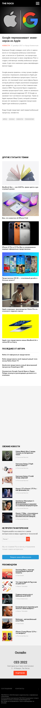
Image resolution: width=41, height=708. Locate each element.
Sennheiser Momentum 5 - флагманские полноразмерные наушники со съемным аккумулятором (27, 503)
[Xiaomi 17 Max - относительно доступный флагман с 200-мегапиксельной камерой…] (7, 518)
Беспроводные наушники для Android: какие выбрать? (27, 607)
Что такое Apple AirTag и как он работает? (26, 583)
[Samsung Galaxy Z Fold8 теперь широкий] (7, 481)
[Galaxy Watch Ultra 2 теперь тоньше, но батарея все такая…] (7, 456)
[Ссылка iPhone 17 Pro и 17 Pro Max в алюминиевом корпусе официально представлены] (20, 233)
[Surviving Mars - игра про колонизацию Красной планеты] (7, 574)
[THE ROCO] (8, 3)
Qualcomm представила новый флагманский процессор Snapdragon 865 (19, 366)
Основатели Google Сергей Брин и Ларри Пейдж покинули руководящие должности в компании (19, 373)
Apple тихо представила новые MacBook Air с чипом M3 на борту (20, 341)
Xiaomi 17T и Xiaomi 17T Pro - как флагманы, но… (26, 489)
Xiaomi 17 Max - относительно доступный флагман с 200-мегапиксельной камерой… (27, 514)
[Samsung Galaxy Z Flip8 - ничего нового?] (7, 468)
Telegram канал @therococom (20, 557)
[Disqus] (20, 415)
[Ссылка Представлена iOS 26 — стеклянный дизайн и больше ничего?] (20, 264)
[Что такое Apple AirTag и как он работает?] (7, 586)
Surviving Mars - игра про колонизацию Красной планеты (25, 571)
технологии (29, 119)
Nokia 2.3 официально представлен (16, 355)
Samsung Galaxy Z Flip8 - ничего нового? (25, 464)
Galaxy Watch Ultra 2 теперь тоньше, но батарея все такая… (25, 453)
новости (20, 119)
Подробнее (20, 673)
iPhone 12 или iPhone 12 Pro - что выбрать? (26, 632)
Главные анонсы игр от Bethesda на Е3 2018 (24, 595)
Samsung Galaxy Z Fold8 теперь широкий (24, 477)
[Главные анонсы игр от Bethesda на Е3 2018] (7, 599)
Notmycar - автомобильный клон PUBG (26, 620)
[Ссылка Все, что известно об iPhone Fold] (20, 204)
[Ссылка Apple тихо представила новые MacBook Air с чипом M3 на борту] (20, 326)
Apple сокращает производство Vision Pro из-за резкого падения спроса (20, 310)
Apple (5, 119)
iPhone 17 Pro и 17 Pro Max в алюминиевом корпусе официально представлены (19, 248)
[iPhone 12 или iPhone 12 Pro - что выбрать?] (7, 636)
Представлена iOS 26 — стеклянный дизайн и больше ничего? (19, 279)
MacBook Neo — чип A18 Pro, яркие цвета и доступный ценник (20, 188)
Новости (6, 45)
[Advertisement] (20, 138)
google (11, 119)
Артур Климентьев (31, 45)
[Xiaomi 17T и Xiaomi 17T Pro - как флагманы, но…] (7, 493)
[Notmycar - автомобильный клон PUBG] (7, 624)
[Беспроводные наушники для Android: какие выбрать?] (7, 611)
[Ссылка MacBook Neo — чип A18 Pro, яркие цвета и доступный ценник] (20, 173)
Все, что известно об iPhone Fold (15, 218)
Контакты (19, 688)
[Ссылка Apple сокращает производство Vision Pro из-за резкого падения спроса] (20, 295)
